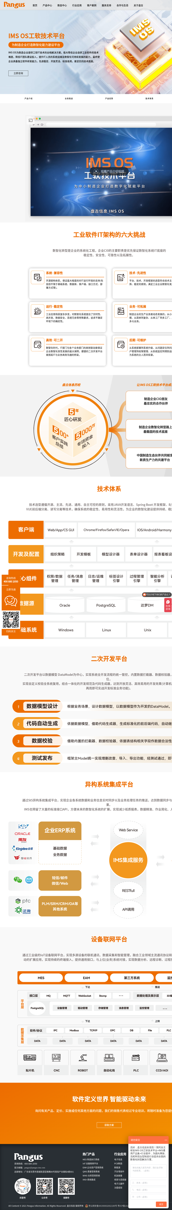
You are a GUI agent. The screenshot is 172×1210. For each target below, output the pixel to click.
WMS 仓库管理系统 (91, 1176)
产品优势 (109, 98)
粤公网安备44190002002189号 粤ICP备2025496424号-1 (115, 1206)
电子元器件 (119, 1184)
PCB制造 (118, 1163)
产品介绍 (29, 98)
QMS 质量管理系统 (91, 1172)
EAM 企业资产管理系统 (93, 1168)
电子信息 (118, 1159)
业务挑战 (69, 98)
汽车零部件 (119, 1172)
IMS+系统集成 (89, 1180)
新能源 (117, 1168)
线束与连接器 (120, 1180)
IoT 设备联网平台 (90, 1163)
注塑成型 (118, 1188)
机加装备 (118, 1176)
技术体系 (149, 98)
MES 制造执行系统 (91, 1159)
